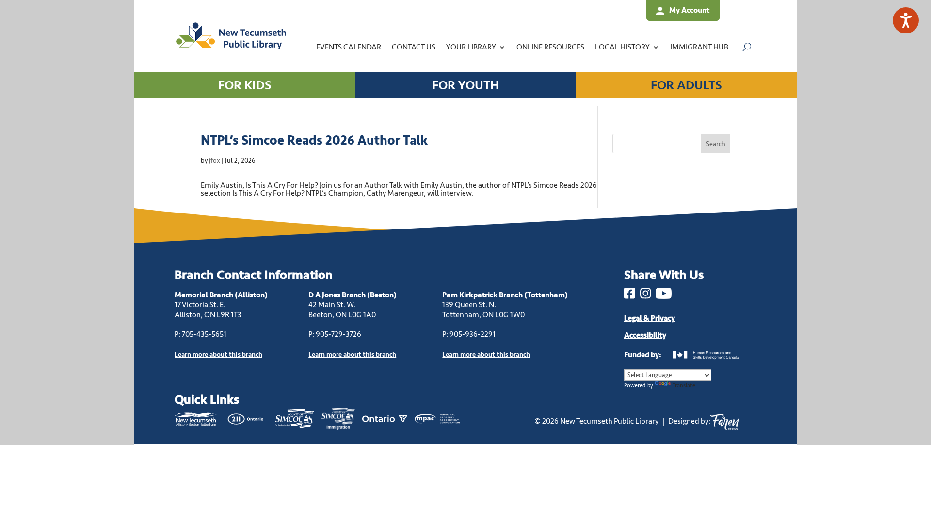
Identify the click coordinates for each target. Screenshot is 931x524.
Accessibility (645, 335)
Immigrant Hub (699, 47)
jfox (214, 160)
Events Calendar (348, 47)
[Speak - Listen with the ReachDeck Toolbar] (906, 20)
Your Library (471, 47)
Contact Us (413, 47)
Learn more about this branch (352, 354)
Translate (684, 385)
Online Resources (550, 47)
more (218, 354)
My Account (689, 10)
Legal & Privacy (649, 318)
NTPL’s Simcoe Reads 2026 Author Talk (314, 140)
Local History (622, 47)
